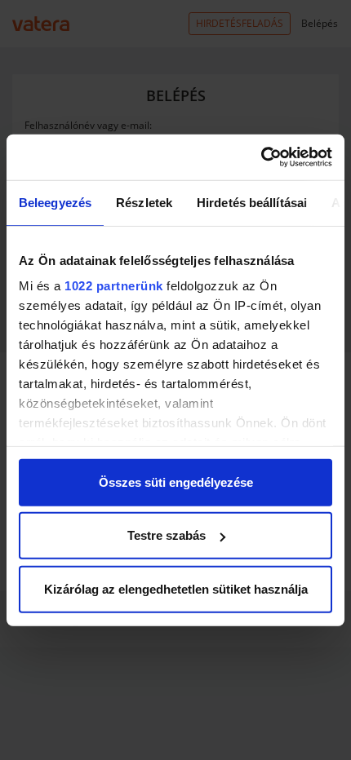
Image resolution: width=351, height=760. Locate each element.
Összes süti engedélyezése (176, 481)
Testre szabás (166, 535)
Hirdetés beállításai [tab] (252, 202)
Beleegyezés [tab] (55, 202)
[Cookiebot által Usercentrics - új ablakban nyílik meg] (260, 157)
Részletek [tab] (144, 202)
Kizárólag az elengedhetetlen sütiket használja (176, 588)
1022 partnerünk (113, 286)
